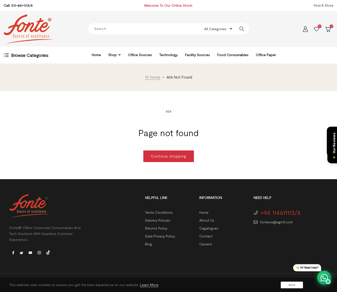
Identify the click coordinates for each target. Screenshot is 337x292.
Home (154, 77)
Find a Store (323, 5)
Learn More (149, 285)
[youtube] (30, 252)
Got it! (291, 284)
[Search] (242, 28)
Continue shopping (168, 156)
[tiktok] (48, 251)
